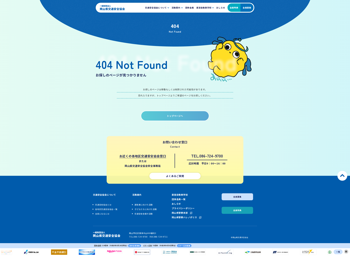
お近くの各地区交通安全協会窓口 (142, 156)
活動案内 (137, 194)
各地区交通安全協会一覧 (106, 209)
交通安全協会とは (103, 204)
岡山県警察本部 (180, 212)
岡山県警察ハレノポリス (184, 217)
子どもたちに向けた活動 (146, 209)
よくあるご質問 (175, 176)
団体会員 (97, 245)
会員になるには (102, 213)
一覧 (338, 251)
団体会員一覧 (179, 199)
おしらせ (176, 203)
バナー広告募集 (184, 246)
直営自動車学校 (180, 194)
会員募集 (247, 7)
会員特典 (234, 7)
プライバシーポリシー (183, 208)
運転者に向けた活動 (144, 204)
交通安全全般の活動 (144, 213)
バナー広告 (147, 245)
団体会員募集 (134, 246)
